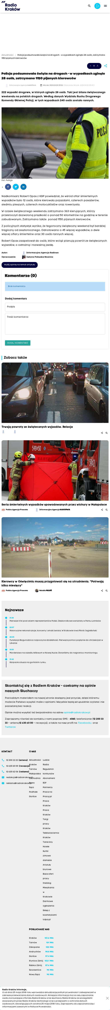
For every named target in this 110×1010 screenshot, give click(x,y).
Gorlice (33, 797)
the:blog (47, 883)
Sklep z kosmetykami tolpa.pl (50, 915)
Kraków (33, 765)
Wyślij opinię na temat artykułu (19, 265)
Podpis (11, 307)
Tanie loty (48, 842)
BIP (44, 783)
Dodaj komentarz (17, 343)
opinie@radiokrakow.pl (77, 713)
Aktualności (8, 55)
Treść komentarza (17, 317)
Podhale (33, 792)
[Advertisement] (55, 34)
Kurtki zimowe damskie (47, 855)
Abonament (49, 778)
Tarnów (33, 769)
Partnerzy (48, 787)
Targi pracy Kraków (46, 824)
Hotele (46, 847)
